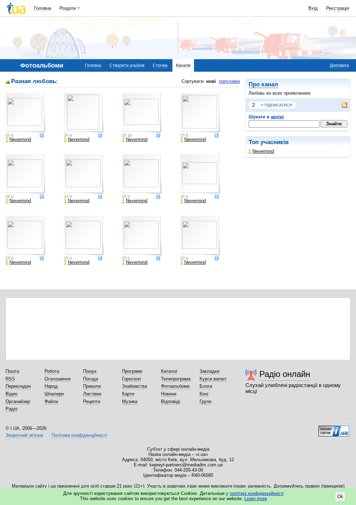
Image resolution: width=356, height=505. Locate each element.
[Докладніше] (42, 136)
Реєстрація (337, 8)
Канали (183, 65)
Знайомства (134, 386)
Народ (51, 386)
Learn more (255, 498)
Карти (128, 393)
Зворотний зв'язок (24, 435)
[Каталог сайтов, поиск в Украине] (333, 428)
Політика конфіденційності (79, 435)
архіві (277, 116)
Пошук (90, 371)
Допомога (339, 65)
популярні (229, 81)
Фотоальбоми (175, 386)
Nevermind (263, 151)
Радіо (11, 408)
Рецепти (91, 401)
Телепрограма (176, 378)
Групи (205, 401)
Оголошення (57, 378)
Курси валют (213, 378)
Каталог (169, 371)
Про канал (263, 84)
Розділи (67, 8)
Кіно (204, 393)
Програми (132, 371)
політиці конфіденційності (257, 493)
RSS (10, 378)
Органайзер (18, 401)
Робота (51, 371)
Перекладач (18, 386)
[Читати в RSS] (341, 105)
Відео (11, 393)
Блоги (206, 386)
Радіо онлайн (284, 374)
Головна (42, 8)
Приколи (92, 386)
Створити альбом (127, 65)
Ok (340, 496)
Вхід (313, 8)
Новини (168, 393)
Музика (129, 401)
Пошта (12, 371)
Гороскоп (131, 378)
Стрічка (160, 65)
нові (211, 81)
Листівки (92, 393)
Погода (90, 378)
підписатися (276, 105)
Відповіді (170, 401)
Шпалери (54, 393)
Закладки (209, 371)
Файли (51, 401)
